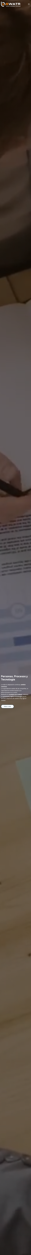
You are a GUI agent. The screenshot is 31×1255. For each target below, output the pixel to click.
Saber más (7, 706)
